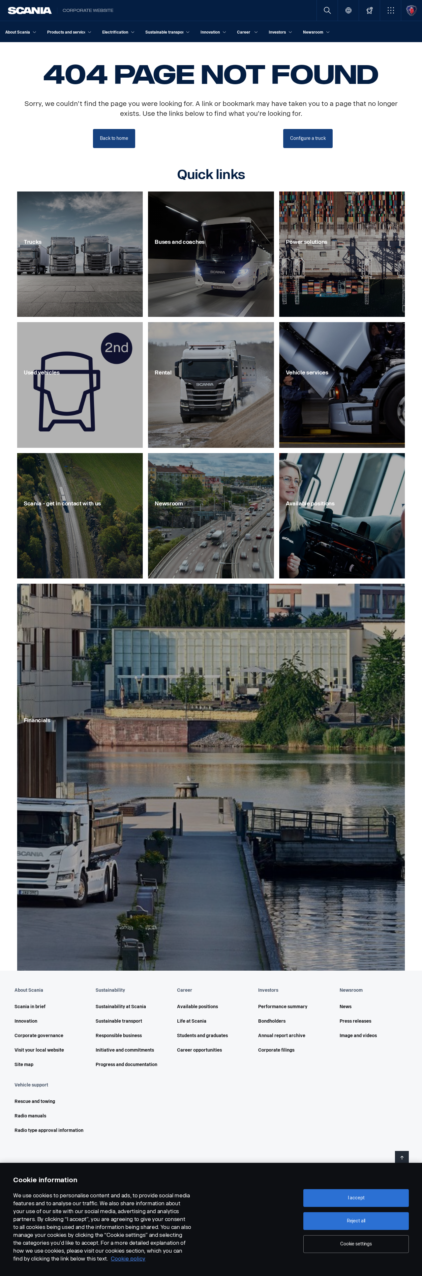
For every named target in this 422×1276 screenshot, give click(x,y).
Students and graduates (202, 1035)
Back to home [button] (114, 138)
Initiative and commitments (125, 1050)
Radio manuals (30, 1116)
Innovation (26, 1021)
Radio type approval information (49, 1130)
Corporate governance (39, 1035)
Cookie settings (356, 1244)
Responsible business (119, 1035)
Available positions (197, 1006)
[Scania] (30, 10)
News (345, 1006)
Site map (24, 1064)
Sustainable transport (119, 1021)
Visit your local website (39, 1050)
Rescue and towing (35, 1101)
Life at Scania (191, 1021)
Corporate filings (276, 1050)
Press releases (355, 1021)
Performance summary (282, 1006)
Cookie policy (128, 1259)
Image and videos (358, 1035)
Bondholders (272, 1021)
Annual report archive (281, 1035)
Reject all (356, 1221)
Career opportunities (199, 1050)
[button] (390, 10)
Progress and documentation (126, 1064)
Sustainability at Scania (121, 1006)
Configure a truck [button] (308, 138)
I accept (356, 1198)
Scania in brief (30, 1006)
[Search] (327, 10)
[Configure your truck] (369, 10)
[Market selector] (348, 10)
